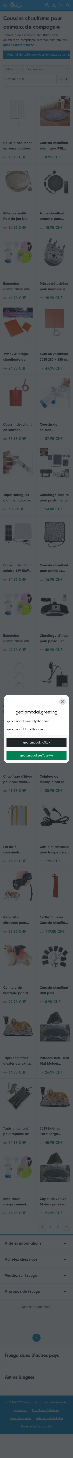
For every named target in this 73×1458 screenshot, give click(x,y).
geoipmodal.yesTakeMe (36, 755)
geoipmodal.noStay (36, 742)
